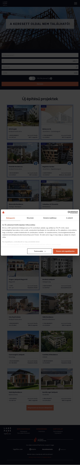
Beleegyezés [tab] (10, 218)
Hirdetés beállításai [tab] (49, 218)
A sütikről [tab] (69, 218)
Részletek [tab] (30, 218)
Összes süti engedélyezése (65, 251)
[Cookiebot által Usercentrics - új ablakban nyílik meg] (69, 212)
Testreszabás (38, 251)
